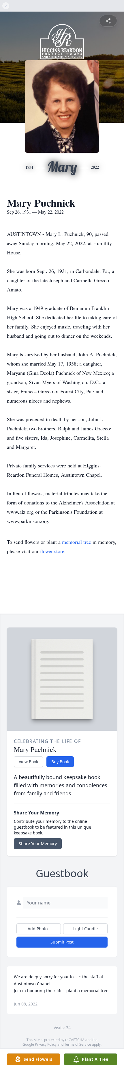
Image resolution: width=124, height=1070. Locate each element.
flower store (52, 551)
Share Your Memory (38, 843)
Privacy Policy (46, 1044)
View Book (28, 761)
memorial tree (76, 541)
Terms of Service (77, 1044)
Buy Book (60, 761)
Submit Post (62, 942)
